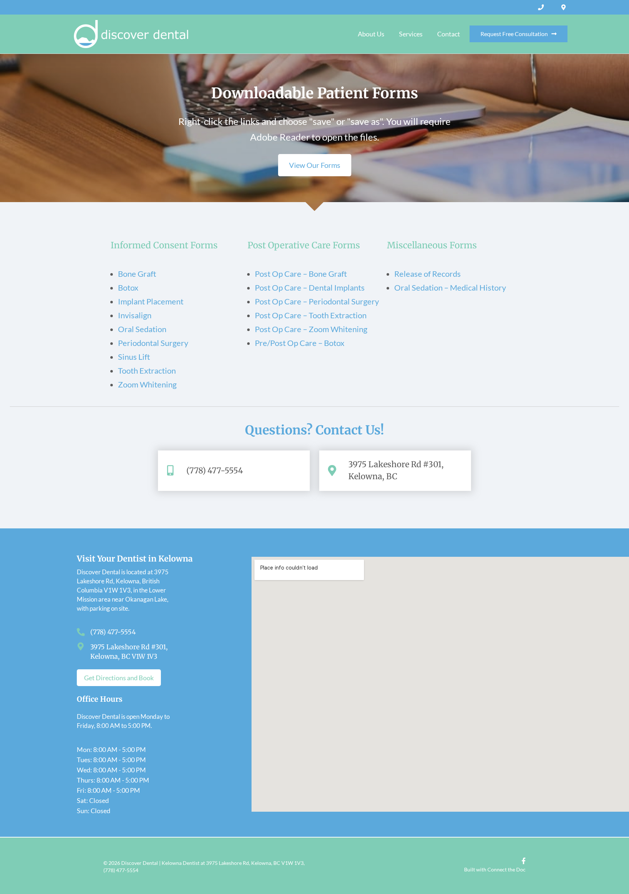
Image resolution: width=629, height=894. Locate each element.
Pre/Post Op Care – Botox (299, 343)
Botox (128, 287)
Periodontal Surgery (153, 343)
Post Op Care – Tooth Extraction (311, 315)
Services (411, 34)
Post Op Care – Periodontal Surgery (317, 301)
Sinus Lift (134, 357)
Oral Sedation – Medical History (450, 287)
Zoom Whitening (147, 384)
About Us (371, 34)
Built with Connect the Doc (495, 869)
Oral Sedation (142, 329)
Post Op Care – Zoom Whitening (311, 329)
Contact (448, 34)
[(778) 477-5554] (542, 7)
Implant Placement (150, 301)
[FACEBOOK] (522, 861)
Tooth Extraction (147, 370)
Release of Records (427, 274)
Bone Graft (137, 274)
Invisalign (134, 315)
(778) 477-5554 (214, 470)
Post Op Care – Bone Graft (301, 274)
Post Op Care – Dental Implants (310, 287)
